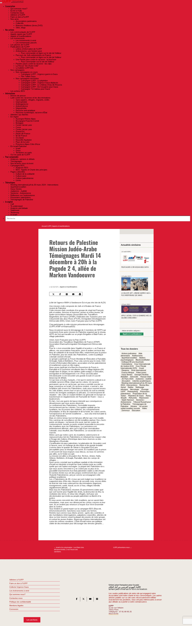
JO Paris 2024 (127, 379)
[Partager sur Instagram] (66, 294)
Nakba (130, 387)
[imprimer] (79, 294)
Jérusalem (126, 381)
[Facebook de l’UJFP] (76, 599)
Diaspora (125, 370)
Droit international (138, 370)
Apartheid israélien (129, 358)
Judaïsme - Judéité (143, 379)
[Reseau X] (83, 599)
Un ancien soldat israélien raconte (134, 407)
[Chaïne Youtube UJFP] (90, 599)
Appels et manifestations (61, 226)
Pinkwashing (132, 391)
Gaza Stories (127, 375)
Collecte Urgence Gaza (19, 587)
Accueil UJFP (46, 226)
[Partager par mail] (73, 294)
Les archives (32, 620)
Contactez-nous (15, 598)
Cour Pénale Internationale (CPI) (133, 367)
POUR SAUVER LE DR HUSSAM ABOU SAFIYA (135, 267)
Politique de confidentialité (20, 602)
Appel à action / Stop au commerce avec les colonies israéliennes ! (136, 316)
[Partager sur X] (53, 294)
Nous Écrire (113, 614)
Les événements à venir (19, 591)
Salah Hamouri (128, 400)
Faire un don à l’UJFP (18, 583)
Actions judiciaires (129, 353)
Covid (141, 368)
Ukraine (133, 406)
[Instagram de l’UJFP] (97, 599)
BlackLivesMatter (143, 360)
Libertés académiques (141, 381)
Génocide (134, 377)
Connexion (13, 609)
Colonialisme (127, 364)
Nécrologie (134, 389)
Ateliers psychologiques (133, 359)
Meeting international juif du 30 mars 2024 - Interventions (136, 384)
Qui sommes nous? (17, 594)
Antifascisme (137, 356)
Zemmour (126, 410)
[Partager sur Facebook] (60, 294)
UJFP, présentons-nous (122, 547)
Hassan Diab (145, 377)
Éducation (136, 410)
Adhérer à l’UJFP (16, 580)
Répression (144, 398)
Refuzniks (133, 398)
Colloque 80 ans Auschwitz (133, 362)
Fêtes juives (141, 372)
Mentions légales (16, 605)
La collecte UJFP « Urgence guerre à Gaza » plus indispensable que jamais (136, 294)
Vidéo (144, 408)
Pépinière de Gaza (136, 396)
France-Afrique (128, 372)
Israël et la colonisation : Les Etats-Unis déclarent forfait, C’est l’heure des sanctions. (69, 550)
